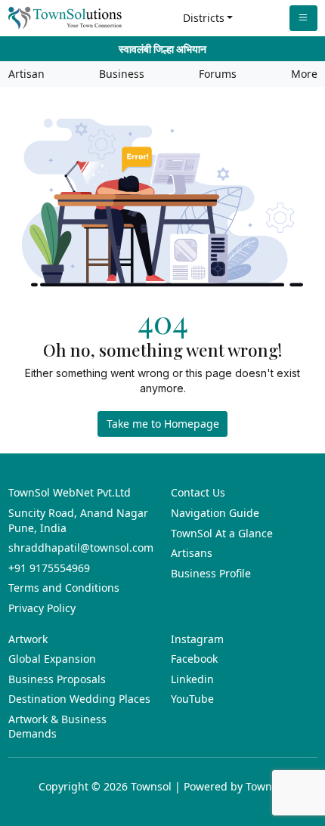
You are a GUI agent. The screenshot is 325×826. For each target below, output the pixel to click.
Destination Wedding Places (79, 698)
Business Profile (211, 573)
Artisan (26, 74)
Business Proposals (57, 679)
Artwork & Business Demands (57, 726)
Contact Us (198, 492)
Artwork (28, 639)
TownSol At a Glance (222, 533)
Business (121, 74)
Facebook (194, 658)
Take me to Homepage (163, 423)
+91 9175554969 (49, 568)
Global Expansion (52, 658)
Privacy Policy (42, 608)
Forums (218, 74)
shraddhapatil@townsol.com (80, 547)
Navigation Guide (215, 513)
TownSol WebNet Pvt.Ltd (69, 492)
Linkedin (192, 679)
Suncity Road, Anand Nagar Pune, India (78, 520)
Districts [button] (203, 18)
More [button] (304, 74)
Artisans (191, 553)
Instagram (197, 639)
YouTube (192, 698)
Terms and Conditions (63, 587)
